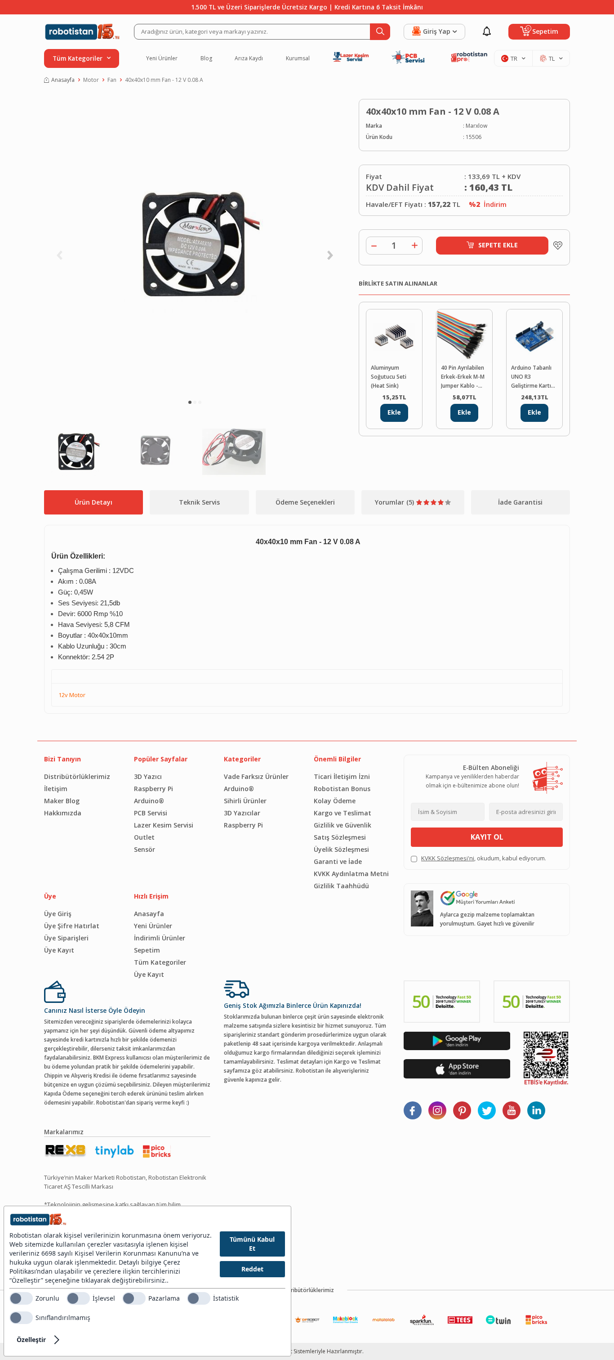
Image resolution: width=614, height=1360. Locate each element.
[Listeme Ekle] (555, 246)
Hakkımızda (62, 813)
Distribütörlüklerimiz (77, 776)
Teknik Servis (199, 502)
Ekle (394, 412)
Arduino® (149, 800)
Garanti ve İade (338, 861)
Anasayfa (63, 80)
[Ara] (380, 31)
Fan (111, 80)
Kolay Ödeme (335, 800)
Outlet (144, 837)
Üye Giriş (57, 913)
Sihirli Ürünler (245, 800)
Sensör (144, 849)
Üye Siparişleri (66, 938)
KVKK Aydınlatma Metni (351, 873)
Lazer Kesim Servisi (163, 825)
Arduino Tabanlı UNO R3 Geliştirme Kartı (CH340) (531, 377)
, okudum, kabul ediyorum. (483, 858)
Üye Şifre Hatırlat (71, 926)
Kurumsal (298, 58)
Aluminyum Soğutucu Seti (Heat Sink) (388, 376)
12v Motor (71, 695)
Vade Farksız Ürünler (256, 776)
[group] (194, 245)
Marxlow (476, 126)
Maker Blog (62, 800)
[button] (189, 402)
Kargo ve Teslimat (342, 813)
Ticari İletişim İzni (342, 776)
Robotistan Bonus (342, 788)
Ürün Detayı (93, 502)
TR (514, 58)
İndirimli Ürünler (159, 938)
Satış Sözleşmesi (340, 837)
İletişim (55, 788)
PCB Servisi (150, 813)
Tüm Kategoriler (160, 962)
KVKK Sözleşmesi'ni (447, 858)
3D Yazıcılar (242, 813)
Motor (91, 80)
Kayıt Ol (487, 837)
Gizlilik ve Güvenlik (342, 825)
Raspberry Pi (153, 788)
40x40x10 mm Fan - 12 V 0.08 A (164, 80)
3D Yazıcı (148, 776)
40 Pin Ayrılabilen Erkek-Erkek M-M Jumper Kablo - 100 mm (463, 377)
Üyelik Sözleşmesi (341, 849)
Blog (206, 58)
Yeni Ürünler (162, 58)
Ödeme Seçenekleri (305, 502)
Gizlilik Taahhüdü (341, 885)
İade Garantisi (520, 502)
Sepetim (147, 950)
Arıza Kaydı (249, 58)
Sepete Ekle (498, 245)
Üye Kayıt (59, 950)
